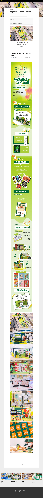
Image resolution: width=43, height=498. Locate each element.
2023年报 (19, 491)
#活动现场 (13, 16)
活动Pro (25, 494)
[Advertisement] (21, 469)
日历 (15, 490)
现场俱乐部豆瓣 (21, 494)
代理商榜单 (24, 490)
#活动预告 (11, 16)
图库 (15, 491)
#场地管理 (26, 16)
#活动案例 (23, 16)
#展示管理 (18, 16)
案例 (11, 9)
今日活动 (15, 489)
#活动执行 (16, 16)
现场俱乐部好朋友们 (24, 489)
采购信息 (19, 489)
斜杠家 (17, 494)
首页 (10, 9)
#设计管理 (21, 16)
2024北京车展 (19, 490)
